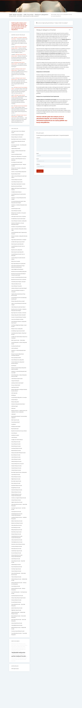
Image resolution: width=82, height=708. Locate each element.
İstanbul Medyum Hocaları (16, 468)
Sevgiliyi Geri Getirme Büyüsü (17, 439)
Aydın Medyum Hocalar (15, 558)
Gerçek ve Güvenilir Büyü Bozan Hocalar (19, 277)
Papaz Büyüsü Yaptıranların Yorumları (18, 184)
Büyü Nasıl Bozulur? (15, 428)
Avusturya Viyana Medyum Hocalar (17, 631)
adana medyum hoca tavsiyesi (15, 649)
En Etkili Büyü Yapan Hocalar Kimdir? (18, 330)
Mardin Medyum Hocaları (16, 446)
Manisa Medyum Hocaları (16, 476)
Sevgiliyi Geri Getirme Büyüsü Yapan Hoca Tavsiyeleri (19, 337)
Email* (37, 158)
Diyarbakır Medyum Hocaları (16, 485)
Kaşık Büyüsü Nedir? (15, 387)
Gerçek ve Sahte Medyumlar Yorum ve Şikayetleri (18, 159)
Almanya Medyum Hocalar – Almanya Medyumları (18, 589)
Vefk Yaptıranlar (14, 393)
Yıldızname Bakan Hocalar (16, 283)
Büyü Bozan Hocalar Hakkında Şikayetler (19, 271)
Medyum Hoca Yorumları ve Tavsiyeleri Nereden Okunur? (18, 213)
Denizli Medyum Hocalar (15, 527)
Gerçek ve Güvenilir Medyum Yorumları (18, 317)
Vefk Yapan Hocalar (15, 668)
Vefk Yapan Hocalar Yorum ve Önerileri (18, 216)
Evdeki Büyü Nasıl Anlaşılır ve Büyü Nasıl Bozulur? (18, 333)
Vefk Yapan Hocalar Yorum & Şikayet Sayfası (18, 132)
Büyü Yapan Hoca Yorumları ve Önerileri (18, 312)
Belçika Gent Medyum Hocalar (17, 523)
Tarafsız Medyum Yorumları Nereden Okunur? (18, 258)
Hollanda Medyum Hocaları (16, 461)
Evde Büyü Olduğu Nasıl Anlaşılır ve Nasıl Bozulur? (18, 326)
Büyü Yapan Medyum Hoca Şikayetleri (18, 263)
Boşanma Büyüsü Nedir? (15, 173)
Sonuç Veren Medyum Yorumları (17, 319)
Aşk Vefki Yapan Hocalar (15, 208)
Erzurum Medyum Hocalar (16, 553)
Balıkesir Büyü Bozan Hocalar (16, 521)
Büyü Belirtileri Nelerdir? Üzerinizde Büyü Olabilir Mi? (19, 417)
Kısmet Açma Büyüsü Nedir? (16, 154)
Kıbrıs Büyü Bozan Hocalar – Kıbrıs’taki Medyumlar (18, 620)
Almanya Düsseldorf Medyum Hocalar (18, 452)
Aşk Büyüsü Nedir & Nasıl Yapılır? (17, 382)
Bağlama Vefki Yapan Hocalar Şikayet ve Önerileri (18, 189)
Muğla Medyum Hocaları (15, 478)
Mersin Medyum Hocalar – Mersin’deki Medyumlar (18, 616)
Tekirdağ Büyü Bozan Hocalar (16, 542)
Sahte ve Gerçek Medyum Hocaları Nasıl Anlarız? (18, 176)
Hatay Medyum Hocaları (15, 441)
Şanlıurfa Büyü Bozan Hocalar (16, 608)
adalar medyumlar (14, 645)
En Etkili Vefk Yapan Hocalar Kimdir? (18, 241)
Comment (38, 137)
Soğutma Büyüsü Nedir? (15, 148)
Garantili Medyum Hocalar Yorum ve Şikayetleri (18, 255)
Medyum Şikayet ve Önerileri (46, 30)
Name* (37, 153)
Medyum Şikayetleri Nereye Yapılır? (18, 301)
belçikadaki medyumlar (18, 652)
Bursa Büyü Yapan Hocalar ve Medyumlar (19, 472)
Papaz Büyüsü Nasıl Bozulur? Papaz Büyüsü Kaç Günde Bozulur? (18, 266)
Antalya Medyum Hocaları (16, 470)
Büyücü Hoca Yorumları (15, 261)
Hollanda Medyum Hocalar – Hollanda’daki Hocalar (19, 579)
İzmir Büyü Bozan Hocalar (16, 511)
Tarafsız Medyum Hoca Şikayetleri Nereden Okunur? (17, 362)
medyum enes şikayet (20, 645)
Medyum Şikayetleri (15, 401)
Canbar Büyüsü (14, 437)
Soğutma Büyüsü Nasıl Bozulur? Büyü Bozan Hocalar (18, 294)
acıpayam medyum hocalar (15, 654)
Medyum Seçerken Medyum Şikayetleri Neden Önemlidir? (18, 368)
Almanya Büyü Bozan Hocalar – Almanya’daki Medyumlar (17, 556)
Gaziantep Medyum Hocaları (16, 448)
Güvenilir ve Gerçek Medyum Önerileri (18, 226)
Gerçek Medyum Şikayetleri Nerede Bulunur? (18, 142)
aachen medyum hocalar (18, 656)
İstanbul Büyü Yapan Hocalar (16, 550)
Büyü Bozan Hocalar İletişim (16, 186)
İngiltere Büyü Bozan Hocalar (16, 502)
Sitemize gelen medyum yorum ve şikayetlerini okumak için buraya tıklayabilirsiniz (61, 15)
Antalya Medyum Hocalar (16, 500)
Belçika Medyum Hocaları (16, 450)
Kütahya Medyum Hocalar (16, 534)
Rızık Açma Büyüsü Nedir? (16, 357)
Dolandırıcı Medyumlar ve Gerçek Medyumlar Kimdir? (17, 223)
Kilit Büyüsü (13, 395)
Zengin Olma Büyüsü (15, 380)
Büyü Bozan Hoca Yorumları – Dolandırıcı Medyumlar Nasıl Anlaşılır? (18, 310)
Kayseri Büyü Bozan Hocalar (16, 566)
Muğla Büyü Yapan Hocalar (16, 610)
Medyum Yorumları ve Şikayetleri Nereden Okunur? (19, 236)
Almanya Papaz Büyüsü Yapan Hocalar (18, 597)
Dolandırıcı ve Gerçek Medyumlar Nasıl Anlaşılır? (18, 198)
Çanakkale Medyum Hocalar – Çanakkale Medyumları (19, 518)
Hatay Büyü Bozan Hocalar (16, 548)
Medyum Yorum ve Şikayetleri (17, 328)
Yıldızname (13, 408)
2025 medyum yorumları (22, 643)
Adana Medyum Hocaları (15, 457)
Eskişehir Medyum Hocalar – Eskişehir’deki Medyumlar (16, 495)
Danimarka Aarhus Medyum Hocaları (18, 544)
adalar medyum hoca (17, 650)
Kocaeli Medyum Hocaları (16, 602)
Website (38, 164)
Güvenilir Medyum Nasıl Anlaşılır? (17, 134)
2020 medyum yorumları (14, 643)
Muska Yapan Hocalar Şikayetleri (17, 244)
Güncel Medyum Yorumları (16, 210)
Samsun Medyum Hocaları (16, 571)
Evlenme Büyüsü (14, 399)
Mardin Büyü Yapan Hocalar (16, 531)
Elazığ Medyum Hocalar (15, 487)
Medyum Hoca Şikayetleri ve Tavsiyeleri (18, 156)
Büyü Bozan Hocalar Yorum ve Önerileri (18, 279)
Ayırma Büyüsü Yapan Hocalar (16, 181)
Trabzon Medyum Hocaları (16, 576)
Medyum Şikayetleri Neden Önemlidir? (18, 315)
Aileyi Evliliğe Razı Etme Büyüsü (17, 269)
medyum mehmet (22, 654)
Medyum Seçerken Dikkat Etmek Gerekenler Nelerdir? (17, 354)
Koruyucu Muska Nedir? (15, 385)
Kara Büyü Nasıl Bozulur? (16, 346)
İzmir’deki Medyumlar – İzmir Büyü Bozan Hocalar (19, 592)
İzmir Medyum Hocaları (15, 474)
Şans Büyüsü (13, 365)
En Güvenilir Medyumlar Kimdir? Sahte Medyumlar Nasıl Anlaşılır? (18, 202)
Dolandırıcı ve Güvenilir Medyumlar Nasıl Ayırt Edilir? (18, 372)
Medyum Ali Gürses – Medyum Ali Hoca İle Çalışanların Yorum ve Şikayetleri (19, 411)
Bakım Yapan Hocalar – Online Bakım (18, 340)
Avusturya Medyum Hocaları (16, 546)
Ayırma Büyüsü (14, 433)
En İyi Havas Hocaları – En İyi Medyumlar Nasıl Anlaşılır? (18, 145)
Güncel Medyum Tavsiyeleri (16, 286)
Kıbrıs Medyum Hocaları (15, 483)
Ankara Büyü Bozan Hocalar (16, 525)
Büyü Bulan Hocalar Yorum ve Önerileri (18, 139)
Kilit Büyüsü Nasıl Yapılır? (16, 426)
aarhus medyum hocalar (19, 646)
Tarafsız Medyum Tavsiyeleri (16, 179)
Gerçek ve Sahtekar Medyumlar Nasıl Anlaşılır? (18, 151)
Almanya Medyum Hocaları (16, 600)
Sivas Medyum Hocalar (15, 586)
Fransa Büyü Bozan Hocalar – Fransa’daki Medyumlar (19, 634)
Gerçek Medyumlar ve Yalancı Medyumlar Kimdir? (19, 343)
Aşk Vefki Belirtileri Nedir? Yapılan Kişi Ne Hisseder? (19, 233)
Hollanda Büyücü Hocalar (16, 564)
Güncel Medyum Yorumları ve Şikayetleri (19, 220)
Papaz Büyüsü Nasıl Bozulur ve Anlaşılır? (18, 239)
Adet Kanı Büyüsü (14, 348)
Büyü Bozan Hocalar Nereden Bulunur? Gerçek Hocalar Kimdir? (18, 274)
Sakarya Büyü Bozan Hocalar (16, 539)
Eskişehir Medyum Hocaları (16, 465)
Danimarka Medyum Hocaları (16, 489)
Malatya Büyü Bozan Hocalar (16, 529)
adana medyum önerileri (19, 659)
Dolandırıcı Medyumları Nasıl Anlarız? (18, 404)
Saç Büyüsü (13, 424)
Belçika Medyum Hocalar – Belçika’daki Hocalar (18, 628)
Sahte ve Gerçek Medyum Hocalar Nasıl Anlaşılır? (18, 304)
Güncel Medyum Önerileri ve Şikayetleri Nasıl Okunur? (18, 322)
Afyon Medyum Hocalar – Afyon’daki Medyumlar (18, 605)
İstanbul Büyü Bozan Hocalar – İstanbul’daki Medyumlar (17, 514)
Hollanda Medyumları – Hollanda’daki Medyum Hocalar (18, 613)
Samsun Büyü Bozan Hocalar (16, 623)
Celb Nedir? (13, 414)
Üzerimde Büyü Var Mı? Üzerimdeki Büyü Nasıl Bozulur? (19, 298)
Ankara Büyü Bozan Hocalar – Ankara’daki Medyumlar (19, 505)
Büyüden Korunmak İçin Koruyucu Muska (19, 430)
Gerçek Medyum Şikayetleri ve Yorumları (19, 397)
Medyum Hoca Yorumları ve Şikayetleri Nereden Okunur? (18, 168)
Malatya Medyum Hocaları (16, 492)
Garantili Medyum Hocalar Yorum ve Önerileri (18, 247)
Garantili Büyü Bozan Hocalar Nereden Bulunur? (18, 195)
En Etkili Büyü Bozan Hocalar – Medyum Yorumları (18, 165)
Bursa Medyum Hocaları (15, 454)
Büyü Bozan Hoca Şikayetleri (16, 249)
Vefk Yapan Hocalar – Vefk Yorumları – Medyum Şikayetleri (28, 14)
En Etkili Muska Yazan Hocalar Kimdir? (18, 218)
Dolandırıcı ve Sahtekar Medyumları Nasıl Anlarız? (19, 205)
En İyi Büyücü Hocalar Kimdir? (16, 162)
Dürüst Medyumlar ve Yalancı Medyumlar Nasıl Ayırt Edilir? (19, 375)
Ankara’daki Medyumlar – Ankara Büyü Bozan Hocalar (18, 574)
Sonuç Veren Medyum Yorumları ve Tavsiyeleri (17, 291)
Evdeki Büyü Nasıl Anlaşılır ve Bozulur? (18, 281)
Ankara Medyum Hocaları (16, 459)
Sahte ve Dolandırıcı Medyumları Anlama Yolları (19, 229)
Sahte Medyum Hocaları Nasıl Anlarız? (18, 307)
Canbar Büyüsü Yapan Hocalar (17, 378)
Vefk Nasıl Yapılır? (14, 406)
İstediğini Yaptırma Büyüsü (16, 192)
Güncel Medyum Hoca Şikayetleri (17, 359)
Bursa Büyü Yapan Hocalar (16, 481)
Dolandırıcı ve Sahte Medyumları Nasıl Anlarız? (18, 351)
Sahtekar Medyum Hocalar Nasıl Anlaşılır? (19, 288)
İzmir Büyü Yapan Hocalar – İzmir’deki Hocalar (18, 508)
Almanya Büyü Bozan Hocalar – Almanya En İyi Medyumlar (18, 583)
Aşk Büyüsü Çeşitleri (15, 435)
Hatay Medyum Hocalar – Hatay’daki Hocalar (18, 561)
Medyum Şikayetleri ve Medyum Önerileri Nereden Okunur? (19, 390)
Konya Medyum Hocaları (15, 444)
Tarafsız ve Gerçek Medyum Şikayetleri (18, 171)
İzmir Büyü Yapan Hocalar (16, 568)
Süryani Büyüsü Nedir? (15, 422)
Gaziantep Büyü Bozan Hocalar (17, 595)
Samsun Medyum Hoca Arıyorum (17, 463)
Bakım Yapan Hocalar (15, 420)
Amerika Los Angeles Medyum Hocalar (18, 497)
